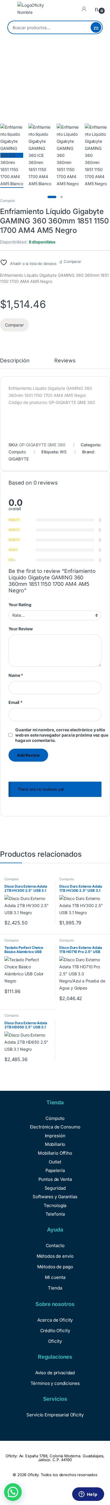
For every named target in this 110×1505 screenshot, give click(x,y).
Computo (7, 200)
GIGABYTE (19, 458)
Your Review (21, 628)
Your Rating (20, 604)
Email (16, 702)
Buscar (96, 27)
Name (16, 675)
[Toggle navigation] (10, 9)
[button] (13, 1492)
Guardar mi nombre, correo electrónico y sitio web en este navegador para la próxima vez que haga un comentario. (61, 735)
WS (63, 451)
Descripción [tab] (14, 361)
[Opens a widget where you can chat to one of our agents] (88, 1494)
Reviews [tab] (64, 361)
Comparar (72, 261)
